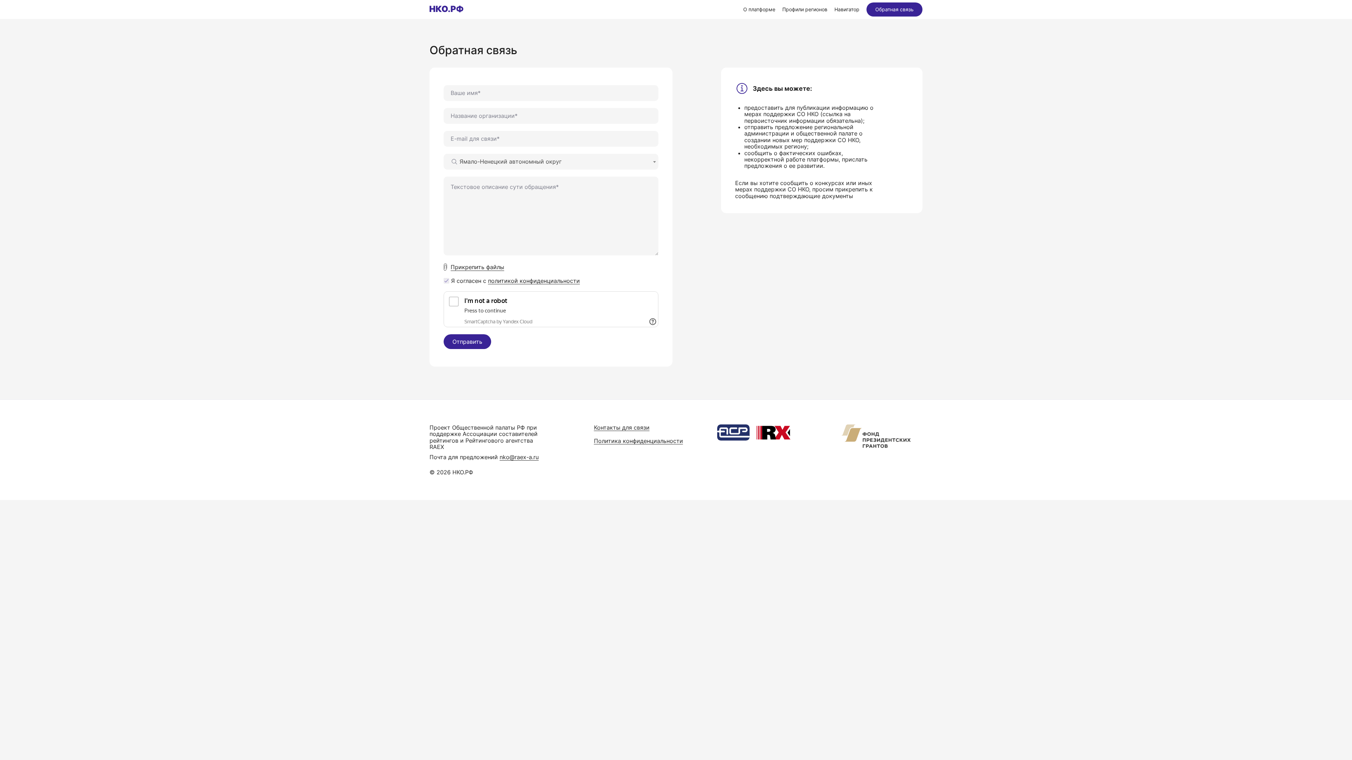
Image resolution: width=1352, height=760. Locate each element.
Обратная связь (894, 9)
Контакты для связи (622, 427)
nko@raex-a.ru (519, 457)
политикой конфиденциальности (534, 280)
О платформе (759, 9)
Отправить (467, 341)
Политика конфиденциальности (638, 440)
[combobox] (551, 162)
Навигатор (846, 9)
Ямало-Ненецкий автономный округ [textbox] (510, 161)
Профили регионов (804, 9)
